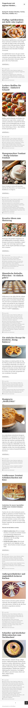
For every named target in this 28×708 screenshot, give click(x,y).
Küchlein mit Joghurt (6, 77)
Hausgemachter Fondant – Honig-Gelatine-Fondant (14, 155)
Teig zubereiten (11, 329)
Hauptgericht (4, 564)
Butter (17, 321)
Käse (13, 564)
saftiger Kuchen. (16, 693)
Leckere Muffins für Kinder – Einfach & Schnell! (11, 87)
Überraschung (10, 266)
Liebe (13, 263)
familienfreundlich (19, 620)
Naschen (11, 145)
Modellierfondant (13, 210)
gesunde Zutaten (5, 691)
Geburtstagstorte (12, 207)
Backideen (5, 261)
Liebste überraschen (15, 391)
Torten (3, 464)
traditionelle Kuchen (16, 696)
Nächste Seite (26, 703)
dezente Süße (13, 389)
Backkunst (9, 203)
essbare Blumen (16, 203)
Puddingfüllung (18, 326)
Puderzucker (19, 210)
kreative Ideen (8, 263)
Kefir (18, 324)
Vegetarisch (10, 73)
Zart (8, 468)
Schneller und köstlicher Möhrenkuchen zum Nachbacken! (13, 635)
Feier (3, 622)
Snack (13, 146)
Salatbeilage (11, 565)
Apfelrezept (19, 74)
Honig (3, 391)
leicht (22, 623)
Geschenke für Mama (9, 262)
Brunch (8, 563)
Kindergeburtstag (11, 143)
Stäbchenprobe (13, 694)
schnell (18, 145)
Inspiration (19, 622)
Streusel (16, 146)
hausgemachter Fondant (7, 208)
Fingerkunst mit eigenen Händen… (9, 4)
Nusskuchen (4, 693)
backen (4, 142)
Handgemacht (17, 262)
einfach (12, 142)
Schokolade (22, 145)
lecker (3, 467)
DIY (12, 203)
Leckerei (4, 145)
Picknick (3, 565)
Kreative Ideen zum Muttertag (11, 219)
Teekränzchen (8, 696)
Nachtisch (21, 141)
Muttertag (16, 263)
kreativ (13, 623)
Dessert (20, 321)
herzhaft (9, 564)
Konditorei (4, 210)
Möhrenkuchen (18, 692)
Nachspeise (4, 624)
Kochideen (9, 623)
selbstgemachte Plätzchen (11, 328)
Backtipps (14, 687)
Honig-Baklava (8, 391)
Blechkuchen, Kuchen (6, 384)
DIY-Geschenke (20, 261)
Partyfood (19, 564)
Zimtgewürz (10, 697)
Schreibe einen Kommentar (8, 80)
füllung (18, 322)
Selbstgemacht (8, 146)
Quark (11, 624)
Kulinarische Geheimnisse (7, 202)
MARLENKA (7, 467)
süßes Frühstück (5, 78)
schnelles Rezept (21, 77)
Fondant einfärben (14, 204)
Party (8, 624)
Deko (3, 200)
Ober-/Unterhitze (18, 325)
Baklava (5, 389)
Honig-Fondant (22, 208)
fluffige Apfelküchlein (13, 76)
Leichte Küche (13, 141)
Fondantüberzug (5, 207)
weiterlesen (5, 64)
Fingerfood (17, 71)
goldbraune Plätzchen (6, 324)
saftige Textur (10, 693)
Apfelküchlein (6, 74)
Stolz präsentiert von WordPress (8, 706)
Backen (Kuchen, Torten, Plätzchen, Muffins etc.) (13, 70)
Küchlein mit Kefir (14, 77)
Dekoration (7, 688)
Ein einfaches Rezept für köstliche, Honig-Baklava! (13, 339)
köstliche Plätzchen (6, 325)
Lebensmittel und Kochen (18, 318)
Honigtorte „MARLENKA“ (8, 400)
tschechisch (19, 467)
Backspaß (9, 142)
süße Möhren (19, 694)
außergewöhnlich (6, 619)
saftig (17, 624)
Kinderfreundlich (5, 692)
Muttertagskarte (5, 265)
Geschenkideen (16, 258)
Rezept (14, 145)
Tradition (15, 467)
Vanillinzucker (21, 329)
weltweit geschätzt (18, 392)
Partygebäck (4, 326)
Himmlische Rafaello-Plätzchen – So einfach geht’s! (12, 275)
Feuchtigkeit (19, 689)
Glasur (10, 691)
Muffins (17, 141)
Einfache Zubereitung (17, 688)
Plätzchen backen (11, 326)
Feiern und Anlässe (13, 139)
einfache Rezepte (5, 322)
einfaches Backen (5, 689)
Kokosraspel (21, 324)
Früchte (22, 142)
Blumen (14, 261)
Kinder (6, 143)
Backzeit (17, 687)
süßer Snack (4, 329)
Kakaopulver (4, 623)
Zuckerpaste (11, 211)
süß (19, 146)
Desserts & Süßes (5, 139)
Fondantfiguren (15, 206)
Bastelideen (10, 261)
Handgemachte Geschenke (7, 259)
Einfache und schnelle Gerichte (8, 71)
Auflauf (4, 556)
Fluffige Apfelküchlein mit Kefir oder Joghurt (12, 20)
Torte (24, 210)
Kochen (15, 564)
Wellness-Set (15, 266)
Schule (3, 146)
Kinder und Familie (6, 141)
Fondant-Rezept (9, 206)
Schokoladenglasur (6, 694)
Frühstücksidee (21, 76)
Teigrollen (16, 329)
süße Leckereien (20, 328)
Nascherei (12, 325)
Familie (3, 262)
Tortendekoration (16, 202)
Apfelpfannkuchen (13, 74)
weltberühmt (4, 468)
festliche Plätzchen (13, 322)
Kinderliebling (18, 143)
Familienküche (17, 142)
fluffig (5, 622)
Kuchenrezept (12, 692)
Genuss (11, 466)
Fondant (8, 204)
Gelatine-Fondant (19, 207)
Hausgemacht (14, 324)
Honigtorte (16, 466)
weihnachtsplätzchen (6, 330)
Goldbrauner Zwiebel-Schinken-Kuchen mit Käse (12, 477)
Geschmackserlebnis (20, 389)
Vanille (21, 146)
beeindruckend (5, 620)
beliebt (8, 389)
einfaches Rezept (5, 76)
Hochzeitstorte (15, 208)
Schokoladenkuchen (13, 265)
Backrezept (9, 321)
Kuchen (8, 210)
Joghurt (3, 143)
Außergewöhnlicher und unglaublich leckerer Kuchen (13, 576)
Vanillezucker (11, 392)
